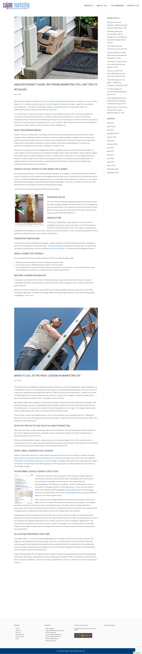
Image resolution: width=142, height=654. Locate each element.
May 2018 (110, 141)
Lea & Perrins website (57, 248)
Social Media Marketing (52, 636)
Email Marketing (50, 632)
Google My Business (72, 493)
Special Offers (20, 634)
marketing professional (26, 174)
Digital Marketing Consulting (54, 630)
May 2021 (110, 123)
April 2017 (110, 155)
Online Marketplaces (51, 639)
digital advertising (20, 458)
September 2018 (113, 133)
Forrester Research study (83, 120)
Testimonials (117, 6)
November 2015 (113, 169)
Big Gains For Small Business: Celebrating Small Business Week (117, 25)
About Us (101, 6)
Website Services (50, 641)
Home (17, 628)
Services (88, 6)
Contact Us (133, 6)
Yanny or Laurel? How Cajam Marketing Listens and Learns (116, 73)
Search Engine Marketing (53, 634)
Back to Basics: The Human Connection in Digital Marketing (117, 110)
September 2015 (113, 173)
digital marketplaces (42, 458)
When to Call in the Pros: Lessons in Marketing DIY (47, 376)
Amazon (31, 114)
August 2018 (111, 137)
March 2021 (111, 126)
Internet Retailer (51, 104)
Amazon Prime (75, 161)
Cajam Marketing (45, 290)
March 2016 (111, 165)
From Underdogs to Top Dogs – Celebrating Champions (116, 82)
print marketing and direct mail (62, 458)
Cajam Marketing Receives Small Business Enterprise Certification (116, 101)
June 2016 (110, 158)
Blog (17, 639)
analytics (64, 557)
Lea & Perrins (19, 189)
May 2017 (110, 151)
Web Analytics (49, 628)
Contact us (67, 560)
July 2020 (110, 130)
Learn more (29, 295)
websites (31, 458)
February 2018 (112, 144)
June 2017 (110, 148)
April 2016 (110, 162)
